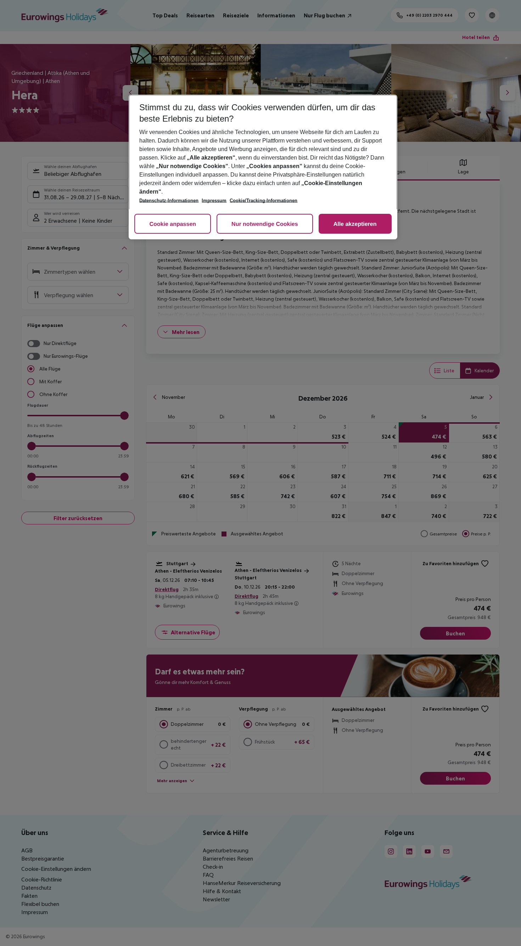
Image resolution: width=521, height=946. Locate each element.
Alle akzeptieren (355, 224)
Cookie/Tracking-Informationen (263, 200)
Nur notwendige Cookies (264, 224)
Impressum (214, 200)
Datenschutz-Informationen (168, 200)
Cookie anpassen (172, 224)
